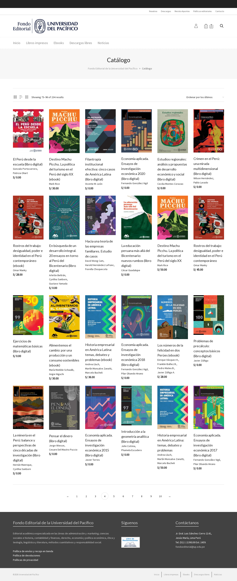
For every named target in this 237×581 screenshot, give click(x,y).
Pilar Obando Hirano (132, 373)
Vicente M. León (93, 183)
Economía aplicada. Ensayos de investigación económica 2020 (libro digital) (135, 169)
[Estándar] (15, 97)
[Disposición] (21, 97)
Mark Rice (54, 183)
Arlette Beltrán (57, 275)
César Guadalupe (130, 270)
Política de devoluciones (26, 555)
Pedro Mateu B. (165, 368)
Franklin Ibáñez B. (166, 364)
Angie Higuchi (56, 374)
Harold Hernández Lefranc (99, 265)
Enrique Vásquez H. (167, 359)
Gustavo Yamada (58, 283)
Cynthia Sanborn (58, 279)
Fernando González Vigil (134, 183)
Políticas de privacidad (25, 560)
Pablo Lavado (200, 182)
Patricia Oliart (20, 173)
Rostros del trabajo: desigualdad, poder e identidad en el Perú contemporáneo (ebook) (28, 256)
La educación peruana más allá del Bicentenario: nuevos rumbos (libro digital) (136, 256)
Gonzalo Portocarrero (25, 168)
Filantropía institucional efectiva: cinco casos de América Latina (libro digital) (100, 169)
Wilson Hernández (203, 178)
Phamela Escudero (131, 450)
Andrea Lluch (92, 364)
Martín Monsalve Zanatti (98, 368)
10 (160, 496)
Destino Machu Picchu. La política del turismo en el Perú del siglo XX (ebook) (62, 169)
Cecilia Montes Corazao (170, 183)
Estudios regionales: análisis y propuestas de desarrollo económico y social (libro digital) (172, 169)
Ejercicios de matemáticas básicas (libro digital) (28, 346)
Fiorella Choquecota (96, 269)
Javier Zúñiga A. (166, 372)
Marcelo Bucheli (94, 372)
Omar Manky (20, 270)
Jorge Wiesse (56, 445)
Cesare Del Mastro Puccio (63, 449)
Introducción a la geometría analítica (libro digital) (135, 436)
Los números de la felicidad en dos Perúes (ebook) (170, 350)
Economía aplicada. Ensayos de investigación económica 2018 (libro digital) (135, 355)
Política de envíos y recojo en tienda (33, 551)
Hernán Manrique (22, 464)
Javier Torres (92, 459)
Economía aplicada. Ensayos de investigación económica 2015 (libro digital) (99, 445)
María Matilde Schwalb (61, 369)
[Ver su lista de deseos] (211, 26)
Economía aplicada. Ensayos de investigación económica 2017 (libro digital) (207, 445)
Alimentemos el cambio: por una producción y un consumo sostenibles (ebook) (64, 355)
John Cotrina (128, 446)
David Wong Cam (94, 260)
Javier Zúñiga (200, 360)
